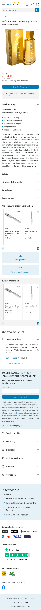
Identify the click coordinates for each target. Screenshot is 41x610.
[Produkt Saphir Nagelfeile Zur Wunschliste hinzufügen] (37, 212)
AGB (26, 602)
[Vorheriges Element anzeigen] (3, 248)
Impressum (29, 598)
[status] (18, 10)
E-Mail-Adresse (7, 387)
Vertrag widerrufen (15, 598)
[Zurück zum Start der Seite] (39, 594)
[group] (20, 47)
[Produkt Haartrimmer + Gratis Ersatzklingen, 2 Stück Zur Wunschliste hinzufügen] (18, 212)
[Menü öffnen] (3, 4)
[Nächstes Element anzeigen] (38, 248)
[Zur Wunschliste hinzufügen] (37, 30)
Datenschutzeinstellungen (20, 606)
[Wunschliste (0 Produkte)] (32, 4)
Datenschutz (21, 413)
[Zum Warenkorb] (37, 4)
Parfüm (6, 16)
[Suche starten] (37, 10)
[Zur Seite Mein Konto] (27, 4)
